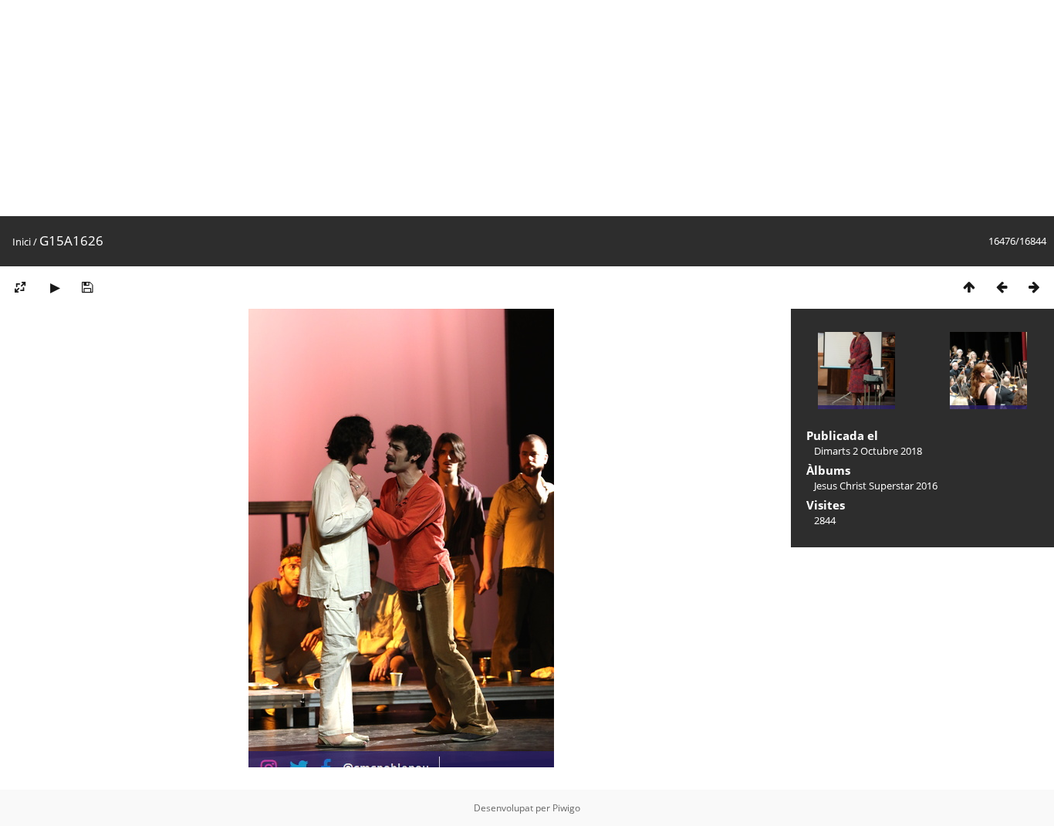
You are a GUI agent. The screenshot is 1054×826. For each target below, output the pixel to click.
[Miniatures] (969, 287)
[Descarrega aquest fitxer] (87, 287)
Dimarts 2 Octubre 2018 (868, 451)
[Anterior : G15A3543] (1001, 287)
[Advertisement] (463, 108)
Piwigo (566, 807)
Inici (21, 242)
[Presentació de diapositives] (55, 287)
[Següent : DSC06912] (1034, 287)
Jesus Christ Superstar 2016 (875, 486)
